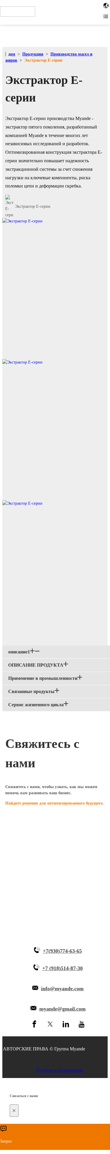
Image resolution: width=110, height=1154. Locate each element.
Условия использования (59, 1069)
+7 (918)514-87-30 (62, 968)
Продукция (32, 54)
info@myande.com (62, 988)
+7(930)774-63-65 (62, 951)
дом (11, 54)
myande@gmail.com (62, 1009)
